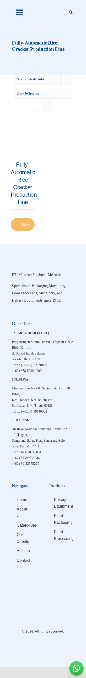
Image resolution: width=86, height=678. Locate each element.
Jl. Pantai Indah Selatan (28, 353)
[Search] (70, 12)
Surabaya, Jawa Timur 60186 (32, 405)
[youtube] (51, 646)
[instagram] (43, 646)
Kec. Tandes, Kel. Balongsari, (33, 400)
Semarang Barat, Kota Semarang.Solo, (39, 440)
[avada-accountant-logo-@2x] (43, 10)
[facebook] (35, 646)
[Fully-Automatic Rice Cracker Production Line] (22, 140)
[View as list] (47, 105)
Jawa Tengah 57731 (25, 446)
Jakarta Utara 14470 (26, 359)
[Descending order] (67, 79)
